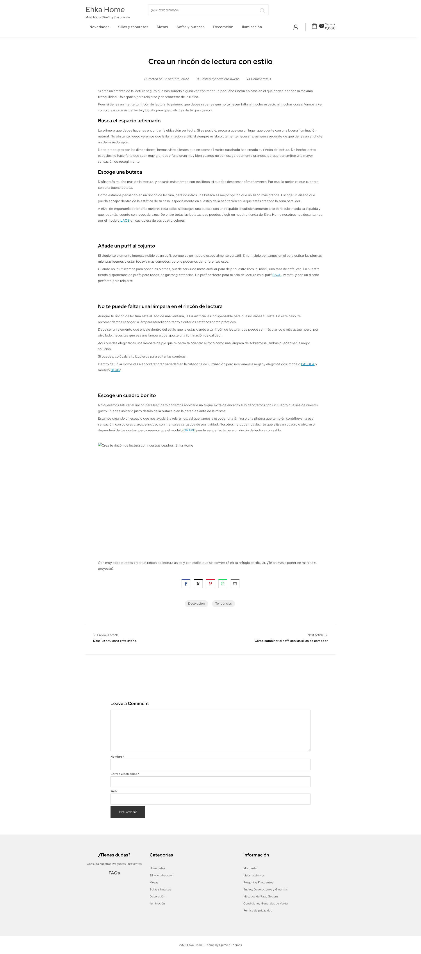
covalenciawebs (228, 79)
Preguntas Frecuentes (258, 882)
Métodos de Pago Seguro (260, 896)
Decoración (223, 27)
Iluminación (252, 27)
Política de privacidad (257, 910)
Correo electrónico (125, 774)
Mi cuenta (250, 868)
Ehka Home (105, 9)
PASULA (308, 364)
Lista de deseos (254, 875)
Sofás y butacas (191, 27)
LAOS (125, 220)
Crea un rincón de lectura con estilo (210, 61)
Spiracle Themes (230, 945)
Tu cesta (330, 24)
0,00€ (330, 28)
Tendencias (223, 604)
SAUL (277, 275)
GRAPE (189, 430)
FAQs (114, 873)
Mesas (162, 27)
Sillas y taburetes (133, 27)
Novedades (99, 27)
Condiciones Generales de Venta (265, 903)
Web (114, 791)
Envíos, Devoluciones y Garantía (265, 889)
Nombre (117, 756)
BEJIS (115, 370)
